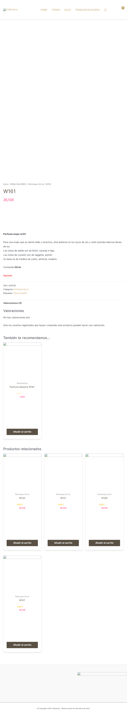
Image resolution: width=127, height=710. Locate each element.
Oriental (23, 293)
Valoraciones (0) (12, 303)
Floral (15, 293)
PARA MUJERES (18, 184)
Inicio (5, 184)
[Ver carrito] (121, 9)
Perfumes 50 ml (36, 184)
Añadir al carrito (22, 431)
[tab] (12, 303)
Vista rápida (22, 377)
